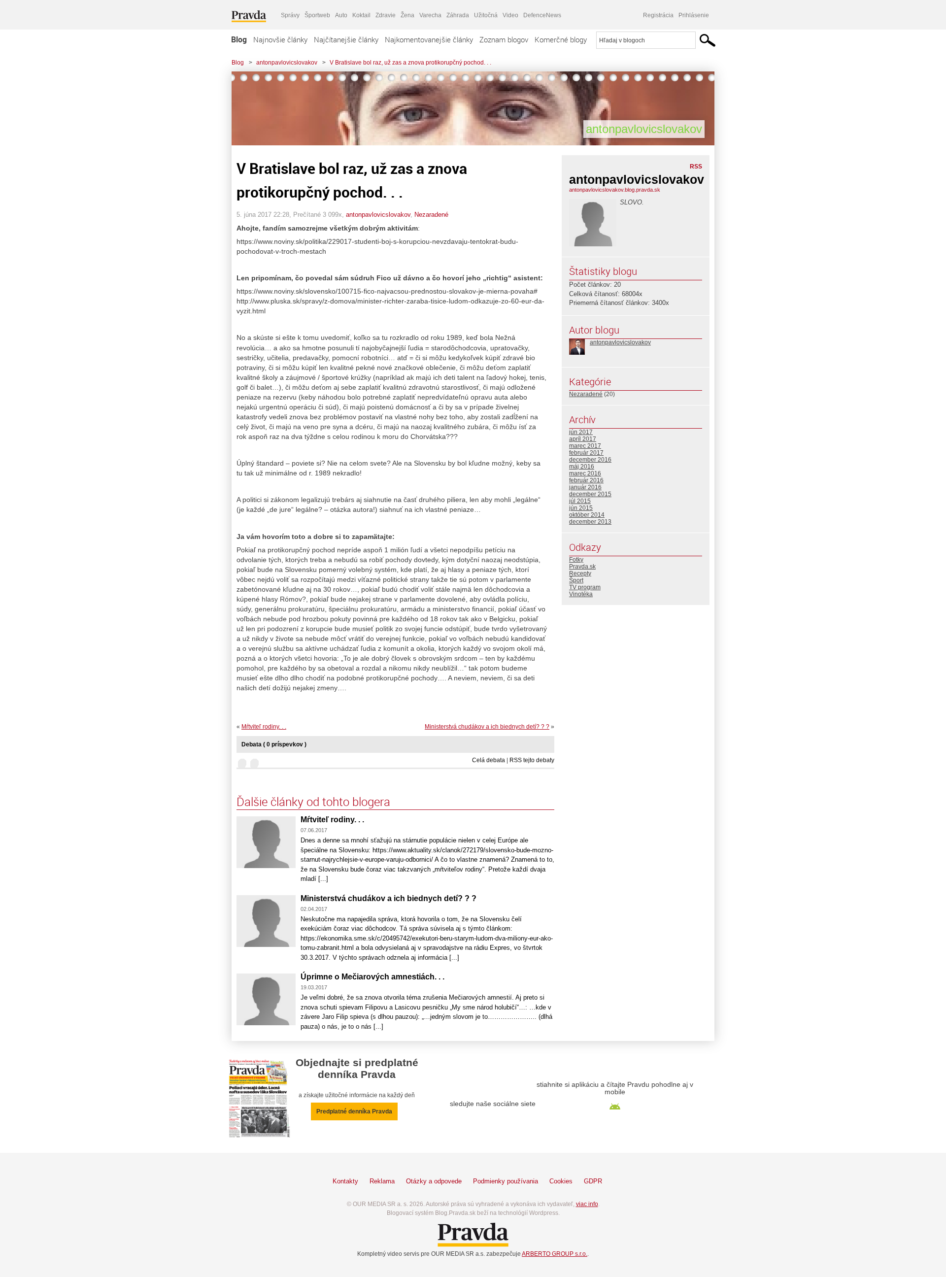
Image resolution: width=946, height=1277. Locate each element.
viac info (587, 1204)
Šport (576, 580)
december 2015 (590, 494)
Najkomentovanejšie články (429, 39)
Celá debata (488, 760)
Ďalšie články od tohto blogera (313, 801)
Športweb (317, 15)
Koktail (361, 15)
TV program (585, 587)
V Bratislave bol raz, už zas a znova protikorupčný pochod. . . (410, 62)
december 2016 (590, 459)
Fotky (576, 559)
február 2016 (586, 480)
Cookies (561, 1181)
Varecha (430, 15)
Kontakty (345, 1181)
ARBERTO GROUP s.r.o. (554, 1253)
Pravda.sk (582, 566)
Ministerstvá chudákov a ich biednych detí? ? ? (487, 726)
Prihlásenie (693, 15)
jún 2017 (581, 432)
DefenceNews (542, 15)
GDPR (593, 1181)
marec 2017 (585, 445)
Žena (407, 15)
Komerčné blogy (561, 39)
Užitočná (486, 15)
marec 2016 (585, 473)
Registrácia (658, 15)
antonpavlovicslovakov (286, 62)
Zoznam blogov (503, 39)
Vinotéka (581, 594)
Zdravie (385, 15)
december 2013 (590, 521)
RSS (696, 166)
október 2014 (587, 514)
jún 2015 (581, 507)
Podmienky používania (505, 1181)
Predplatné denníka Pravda (354, 1111)
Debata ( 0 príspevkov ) (273, 744)
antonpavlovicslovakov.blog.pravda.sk (614, 190)
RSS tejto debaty (531, 760)
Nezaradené (431, 214)
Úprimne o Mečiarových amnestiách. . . (372, 977)
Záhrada (457, 15)
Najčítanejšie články (346, 39)
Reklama (382, 1181)
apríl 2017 (582, 439)
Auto (341, 15)
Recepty (580, 573)
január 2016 (585, 487)
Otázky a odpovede (434, 1181)
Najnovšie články (280, 39)
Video (510, 15)
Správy (290, 15)
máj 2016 (581, 466)
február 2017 (586, 452)
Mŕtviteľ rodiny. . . (263, 726)
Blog (239, 39)
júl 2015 (580, 501)
